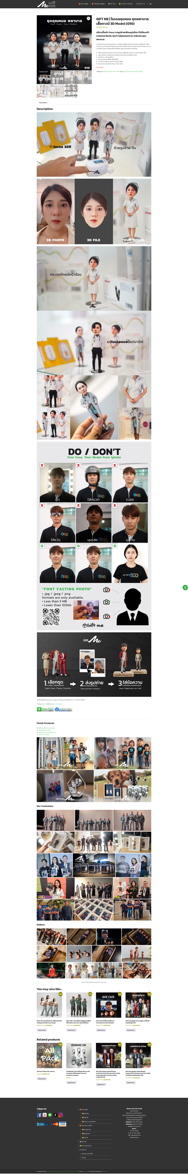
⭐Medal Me (86, 1133)
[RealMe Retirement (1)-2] (132, 820)
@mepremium (136, 1135)
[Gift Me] (136, 953)
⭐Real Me (85, 1113)
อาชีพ (117, 71)
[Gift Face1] (108, 936)
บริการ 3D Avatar (44, 734)
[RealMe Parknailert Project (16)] (56, 842)
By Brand (107, 71)
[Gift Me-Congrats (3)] (51, 953)
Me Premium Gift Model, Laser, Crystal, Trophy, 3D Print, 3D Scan (62, 1171)
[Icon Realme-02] (132, 888)
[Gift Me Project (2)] (106, 953)
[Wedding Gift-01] (90, 970)
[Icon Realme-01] (56, 888)
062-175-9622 (137, 1124)
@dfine (43, 704)
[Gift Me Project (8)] (51, 936)
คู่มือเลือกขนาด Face (45, 730)
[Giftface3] (79, 953)
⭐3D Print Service (126, 4)
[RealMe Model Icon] (94, 888)
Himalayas (85, 1171)
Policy (84, 1157)
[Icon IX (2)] (54, 865)
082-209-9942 (57, 704)
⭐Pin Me (85, 1137)
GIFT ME (112, 71)
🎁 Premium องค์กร (98, 4)
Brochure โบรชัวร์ (87, 1153)
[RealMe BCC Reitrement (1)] (132, 910)
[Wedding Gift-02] (74, 970)
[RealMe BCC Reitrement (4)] (56, 910)
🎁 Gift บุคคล (83, 4)
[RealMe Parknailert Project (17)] (132, 842)
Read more (42, 1030)
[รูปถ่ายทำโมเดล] (132, 71)
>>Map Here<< (134, 1137)
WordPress (105, 1171)
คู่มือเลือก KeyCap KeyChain (47, 732)
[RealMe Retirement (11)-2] (56, 820)
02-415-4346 (134, 1131)
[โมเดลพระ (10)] (51, 970)
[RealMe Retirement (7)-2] (94, 820)
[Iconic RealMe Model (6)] (94, 865)
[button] (88, 18)
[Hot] (125, 71)
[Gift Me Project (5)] (136, 936)
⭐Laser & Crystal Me (88, 1121)
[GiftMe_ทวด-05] (110, 970)
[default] (94, 910)
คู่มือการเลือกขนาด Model (46, 728)
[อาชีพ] (140, 71)
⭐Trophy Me (86, 1129)
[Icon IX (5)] (133, 865)
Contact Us (140, 4)
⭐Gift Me (85, 1117)
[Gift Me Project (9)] (137, 970)
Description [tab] (43, 102)
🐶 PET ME (111, 4)
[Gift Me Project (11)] (81, 936)
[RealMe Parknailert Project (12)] (94, 842)
